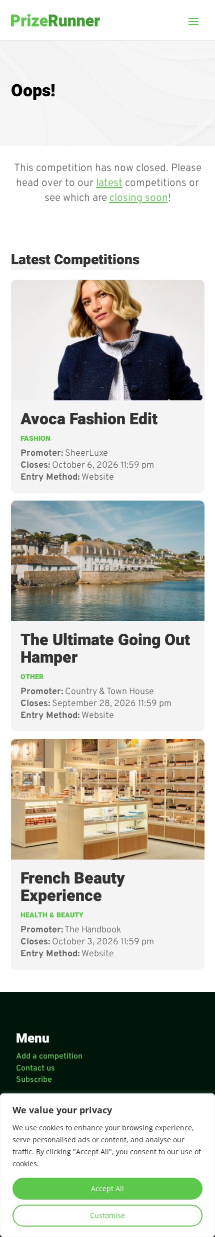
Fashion (35, 438)
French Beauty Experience (72, 887)
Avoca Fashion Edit (89, 419)
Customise (107, 1215)
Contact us (35, 1068)
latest (109, 183)
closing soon (139, 198)
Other (32, 677)
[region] (107, 1165)
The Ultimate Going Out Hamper (105, 649)
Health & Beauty (52, 915)
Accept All (107, 1188)
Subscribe (34, 1080)
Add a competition (49, 1056)
